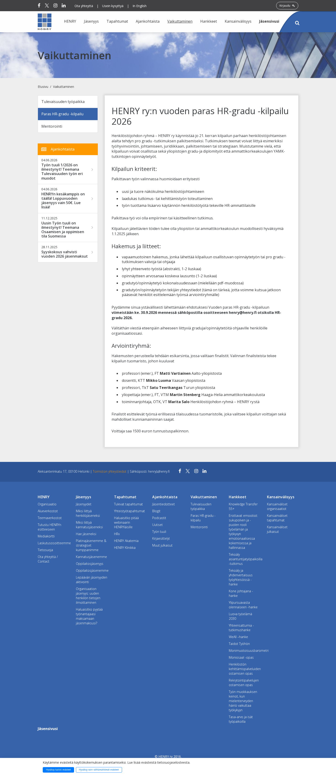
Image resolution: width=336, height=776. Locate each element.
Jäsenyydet (83, 504)
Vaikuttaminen (63, 86)
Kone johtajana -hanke (241, 593)
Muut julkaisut (162, 545)
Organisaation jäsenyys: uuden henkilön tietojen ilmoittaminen (88, 596)
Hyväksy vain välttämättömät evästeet (99, 769)
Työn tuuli (159, 531)
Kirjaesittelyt (161, 538)
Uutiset (157, 525)
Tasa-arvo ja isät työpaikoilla (241, 719)
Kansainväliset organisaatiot (277, 506)
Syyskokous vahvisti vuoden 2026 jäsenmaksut (64, 254)
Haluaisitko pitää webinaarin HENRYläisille (126, 522)
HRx (117, 534)
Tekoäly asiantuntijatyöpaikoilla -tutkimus (244, 559)
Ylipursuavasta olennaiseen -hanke (243, 604)
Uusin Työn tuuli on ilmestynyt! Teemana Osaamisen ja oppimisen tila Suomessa (62, 230)
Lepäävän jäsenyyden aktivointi (91, 579)
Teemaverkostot (50, 518)
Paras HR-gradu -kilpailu (62, 113)
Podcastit (159, 518)
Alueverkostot (48, 511)
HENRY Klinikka (125, 547)
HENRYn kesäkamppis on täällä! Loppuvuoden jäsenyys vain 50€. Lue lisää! (63, 201)
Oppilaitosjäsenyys (89, 563)
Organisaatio (47, 504)
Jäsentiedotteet (163, 504)
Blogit (156, 511)
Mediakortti (46, 536)
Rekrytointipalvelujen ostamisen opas (244, 682)
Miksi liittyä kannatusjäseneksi (89, 524)
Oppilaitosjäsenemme (91, 570)
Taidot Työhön (239, 643)
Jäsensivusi (269, 21)
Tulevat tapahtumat (128, 504)
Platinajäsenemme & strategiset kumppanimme (91, 545)
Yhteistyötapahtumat (129, 511)
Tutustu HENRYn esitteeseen (49, 527)
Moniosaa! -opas (241, 657)
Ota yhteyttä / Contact (48, 559)
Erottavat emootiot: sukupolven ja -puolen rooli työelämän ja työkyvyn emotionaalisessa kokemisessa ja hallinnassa (243, 531)
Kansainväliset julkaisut (277, 529)
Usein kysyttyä (112, 6)
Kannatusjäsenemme (91, 557)
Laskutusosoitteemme (53, 543)
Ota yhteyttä (84, 6)
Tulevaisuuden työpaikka (63, 101)
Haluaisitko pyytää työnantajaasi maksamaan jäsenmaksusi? (89, 616)
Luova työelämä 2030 (240, 616)
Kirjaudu (285, 6)
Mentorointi (51, 126)
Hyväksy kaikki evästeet (58, 769)
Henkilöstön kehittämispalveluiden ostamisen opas (244, 669)
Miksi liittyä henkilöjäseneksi (88, 513)
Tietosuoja (45, 550)
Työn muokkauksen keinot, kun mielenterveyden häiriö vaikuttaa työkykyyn (243, 701)
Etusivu (43, 86)
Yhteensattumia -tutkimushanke (241, 627)
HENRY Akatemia (126, 541)
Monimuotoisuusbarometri (244, 650)
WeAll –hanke (238, 637)
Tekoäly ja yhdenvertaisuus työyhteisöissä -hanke (241, 577)
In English (140, 6)
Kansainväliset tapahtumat (277, 517)
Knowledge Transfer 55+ (243, 506)
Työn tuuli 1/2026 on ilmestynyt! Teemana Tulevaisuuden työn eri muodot (62, 172)
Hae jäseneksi (86, 534)
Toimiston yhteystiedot (110, 471)
